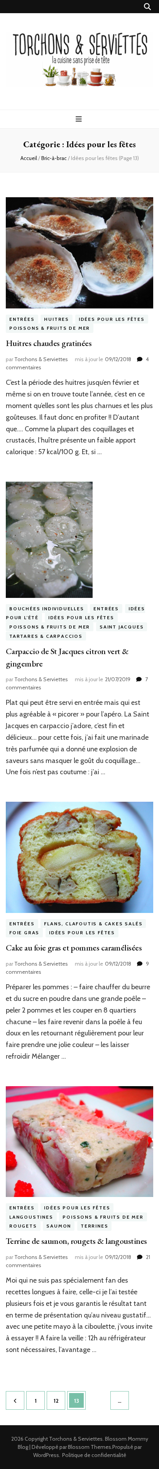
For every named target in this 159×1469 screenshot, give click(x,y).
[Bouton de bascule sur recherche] (147, 6)
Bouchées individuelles (46, 608)
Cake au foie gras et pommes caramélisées (74, 947)
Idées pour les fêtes (112, 319)
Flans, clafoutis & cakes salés (93, 924)
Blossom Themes (89, 1446)
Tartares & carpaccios (46, 636)
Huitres (56, 319)
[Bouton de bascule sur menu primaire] (80, 119)
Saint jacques (122, 627)
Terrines (94, 1226)
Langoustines (31, 1217)
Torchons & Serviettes (41, 359)
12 (59, 1400)
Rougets (23, 1226)
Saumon (58, 1226)
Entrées (22, 319)
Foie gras (24, 932)
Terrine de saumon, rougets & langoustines (76, 1241)
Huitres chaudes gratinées (48, 343)
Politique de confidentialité (94, 1455)
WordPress (46, 1455)
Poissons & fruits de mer (49, 328)
